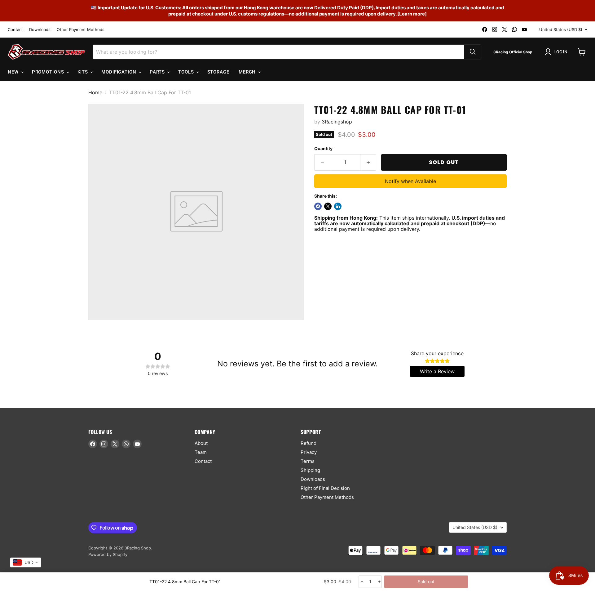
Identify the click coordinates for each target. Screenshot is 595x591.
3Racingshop (337, 122)
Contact (15, 29)
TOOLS (186, 72)
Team (201, 452)
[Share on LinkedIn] (338, 206)
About (201, 443)
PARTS (158, 72)
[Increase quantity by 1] (368, 162)
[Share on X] (328, 206)
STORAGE (218, 72)
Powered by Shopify (107, 554)
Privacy (309, 452)
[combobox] (25, 562)
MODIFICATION (119, 72)
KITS (83, 72)
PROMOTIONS (49, 72)
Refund (308, 443)
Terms (308, 461)
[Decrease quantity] (361, 582)
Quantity (323, 148)
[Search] (472, 52)
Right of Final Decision (325, 488)
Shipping (310, 470)
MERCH (248, 72)
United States (560, 29)
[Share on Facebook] (318, 206)
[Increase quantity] (378, 582)
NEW (14, 72)
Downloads (40, 29)
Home (95, 92)
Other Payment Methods (80, 29)
